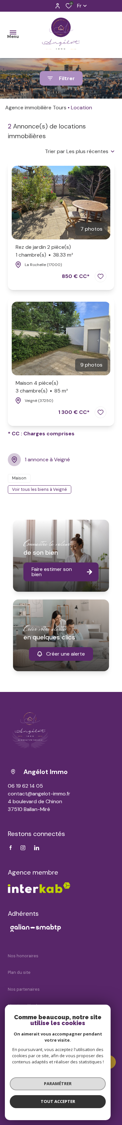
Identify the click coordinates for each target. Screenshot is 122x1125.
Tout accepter (58, 1101)
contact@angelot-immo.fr (39, 793)
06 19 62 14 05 (25, 785)
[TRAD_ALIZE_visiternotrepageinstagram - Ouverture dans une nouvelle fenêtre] (22, 847)
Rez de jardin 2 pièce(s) (44, 251)
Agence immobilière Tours (35, 107)
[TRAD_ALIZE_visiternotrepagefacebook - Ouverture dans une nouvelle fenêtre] (10, 847)
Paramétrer (58, 1083)
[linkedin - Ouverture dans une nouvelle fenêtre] (36, 847)
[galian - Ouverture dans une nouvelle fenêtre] (35, 928)
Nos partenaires (24, 989)
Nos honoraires (23, 956)
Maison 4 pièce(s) (42, 387)
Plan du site (19, 972)
